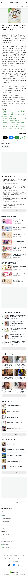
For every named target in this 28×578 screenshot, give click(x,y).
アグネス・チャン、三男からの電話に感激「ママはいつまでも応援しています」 (14, 199)
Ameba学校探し (6, 547)
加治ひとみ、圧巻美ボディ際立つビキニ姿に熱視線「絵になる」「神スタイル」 (8, 379)
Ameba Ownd (6, 525)
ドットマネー (6, 515)
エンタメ (9, 6)
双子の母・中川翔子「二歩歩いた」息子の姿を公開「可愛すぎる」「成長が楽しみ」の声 (17, 336)
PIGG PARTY (5, 531)
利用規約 (7, 558)
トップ (2, 6)
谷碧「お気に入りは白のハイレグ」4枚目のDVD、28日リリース (21, 366)
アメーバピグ (6, 528)
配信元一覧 (5, 555)
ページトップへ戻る (14, 502)
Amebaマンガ (6, 534)
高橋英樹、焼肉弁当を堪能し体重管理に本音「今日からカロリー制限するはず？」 (14, 204)
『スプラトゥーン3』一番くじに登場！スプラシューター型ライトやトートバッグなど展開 (21, 379)
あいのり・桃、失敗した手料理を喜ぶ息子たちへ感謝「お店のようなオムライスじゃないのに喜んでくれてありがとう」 (14, 187)
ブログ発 (16, 6)
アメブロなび (6, 544)
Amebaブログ (6, 521)
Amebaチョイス (6, 512)
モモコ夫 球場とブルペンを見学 (14, 455)
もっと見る (14, 210)
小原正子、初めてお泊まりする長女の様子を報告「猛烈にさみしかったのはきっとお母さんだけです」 (14, 180)
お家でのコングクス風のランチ (14, 461)
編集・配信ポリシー (15, 555)
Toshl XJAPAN (5, 146)
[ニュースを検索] (26, 2)
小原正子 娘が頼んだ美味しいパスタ (15, 449)
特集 (22, 6)
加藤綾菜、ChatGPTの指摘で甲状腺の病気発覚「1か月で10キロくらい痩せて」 (18, 317)
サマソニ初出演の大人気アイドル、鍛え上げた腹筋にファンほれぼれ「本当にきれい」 (21, 391)
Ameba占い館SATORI (7, 541)
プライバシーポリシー (17, 558)
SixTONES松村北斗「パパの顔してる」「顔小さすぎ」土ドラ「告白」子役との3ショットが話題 (18, 343)
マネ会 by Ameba (7, 518)
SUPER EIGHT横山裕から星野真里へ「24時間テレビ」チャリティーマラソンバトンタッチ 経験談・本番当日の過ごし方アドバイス (18, 330)
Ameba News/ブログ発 (15, 32)
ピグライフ (5, 538)
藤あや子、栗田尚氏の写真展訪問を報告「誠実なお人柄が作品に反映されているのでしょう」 (14, 193)
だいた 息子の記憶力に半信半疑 (14, 467)
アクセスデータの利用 (14, 561)
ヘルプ (23, 555)
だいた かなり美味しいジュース (14, 444)
